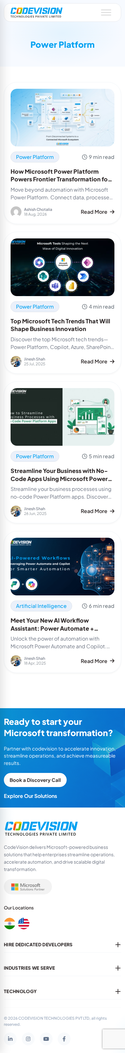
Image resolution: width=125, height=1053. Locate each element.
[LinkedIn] (10, 1038)
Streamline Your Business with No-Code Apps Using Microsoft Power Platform (59, 478)
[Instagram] (28, 1038)
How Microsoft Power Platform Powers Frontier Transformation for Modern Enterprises (60, 179)
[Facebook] (64, 1038)
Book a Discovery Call (35, 780)
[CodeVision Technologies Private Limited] (37, 12)
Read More (94, 211)
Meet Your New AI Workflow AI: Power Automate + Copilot (52, 628)
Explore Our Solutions (30, 795)
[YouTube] (46, 1038)
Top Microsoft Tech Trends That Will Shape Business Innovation (60, 325)
